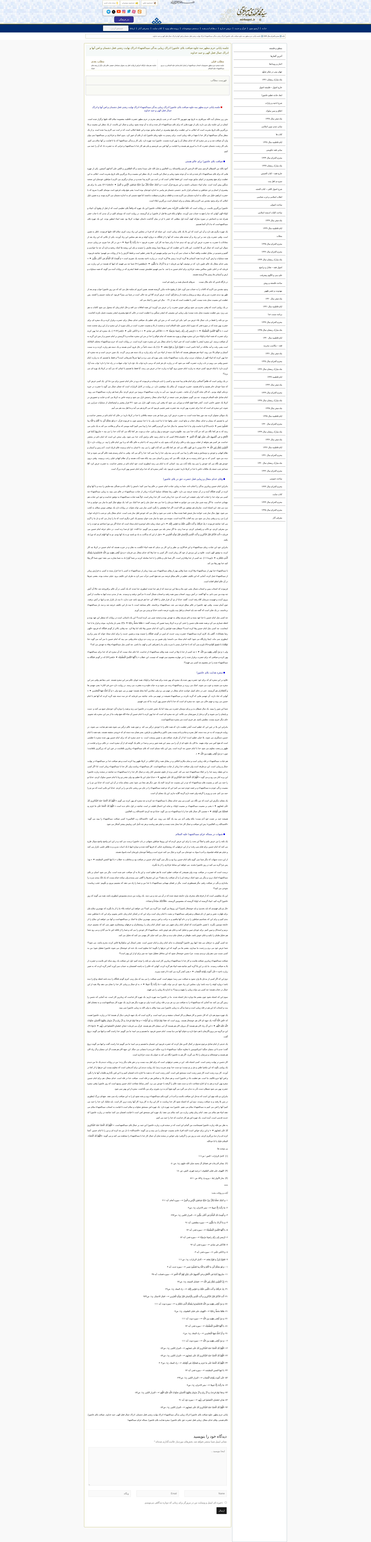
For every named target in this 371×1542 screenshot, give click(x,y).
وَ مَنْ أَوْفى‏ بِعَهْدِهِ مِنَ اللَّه (211, 652)
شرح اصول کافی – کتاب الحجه (269, 189)
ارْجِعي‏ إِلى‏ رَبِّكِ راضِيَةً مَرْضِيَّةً (181, 331)
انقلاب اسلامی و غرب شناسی (269, 197)
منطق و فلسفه (275, 48)
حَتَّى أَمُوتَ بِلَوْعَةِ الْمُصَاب (205, 971)
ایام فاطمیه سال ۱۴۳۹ (272, 228)
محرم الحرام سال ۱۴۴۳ (272, 486)
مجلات (279, 236)
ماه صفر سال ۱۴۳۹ (273, 220)
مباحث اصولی (276, 205)
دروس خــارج (225, 28)
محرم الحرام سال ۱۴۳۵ (272, 244)
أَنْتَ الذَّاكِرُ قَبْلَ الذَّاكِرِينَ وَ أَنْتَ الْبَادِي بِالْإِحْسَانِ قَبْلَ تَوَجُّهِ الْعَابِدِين (193, 534)
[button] (89, 80)
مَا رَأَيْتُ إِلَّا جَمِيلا (132, 242)
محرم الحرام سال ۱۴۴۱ (272, 455)
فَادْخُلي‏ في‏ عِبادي (154, 331)
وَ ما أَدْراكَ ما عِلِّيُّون (159, 264)
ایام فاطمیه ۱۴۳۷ (274, 377)
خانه (283, 36)
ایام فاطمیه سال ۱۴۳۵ (272, 416)
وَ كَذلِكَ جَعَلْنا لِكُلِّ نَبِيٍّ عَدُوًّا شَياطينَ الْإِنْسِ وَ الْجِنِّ (138, 184)
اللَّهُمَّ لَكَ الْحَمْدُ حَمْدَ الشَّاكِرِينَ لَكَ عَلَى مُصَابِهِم (179, 777)
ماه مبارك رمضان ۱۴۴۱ (272, 79)
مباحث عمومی (276, 478)
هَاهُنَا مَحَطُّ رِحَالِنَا (135, 623)
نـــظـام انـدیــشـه (209, 28)
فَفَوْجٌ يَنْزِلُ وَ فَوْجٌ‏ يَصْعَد (173, 347)
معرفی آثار (277, 518)
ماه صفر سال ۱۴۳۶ (273, 439)
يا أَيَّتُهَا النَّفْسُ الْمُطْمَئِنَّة (127, 657)
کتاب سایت (157, 28)
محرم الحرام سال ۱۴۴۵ (272, 510)
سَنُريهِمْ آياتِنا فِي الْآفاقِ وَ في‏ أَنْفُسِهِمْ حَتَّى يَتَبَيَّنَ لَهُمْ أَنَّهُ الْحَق (199, 1274)
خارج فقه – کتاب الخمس (271, 173)
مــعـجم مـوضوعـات (190, 28)
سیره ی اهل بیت (275, 181)
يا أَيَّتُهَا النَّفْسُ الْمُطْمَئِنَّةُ (211, 331)
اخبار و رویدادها (275, 64)
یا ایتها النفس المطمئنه (105, 859)
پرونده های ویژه (172, 28)
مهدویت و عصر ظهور (273, 291)
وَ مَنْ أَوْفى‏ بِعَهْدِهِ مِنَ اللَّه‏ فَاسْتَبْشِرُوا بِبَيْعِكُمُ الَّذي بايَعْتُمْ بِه (200, 1304)
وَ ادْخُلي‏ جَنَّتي (133, 331)
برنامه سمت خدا (275, 314)
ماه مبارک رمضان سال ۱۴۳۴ (270, 259)
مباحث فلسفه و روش (273, 283)
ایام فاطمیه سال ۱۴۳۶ (272, 447)
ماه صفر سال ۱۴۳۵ (273, 408)
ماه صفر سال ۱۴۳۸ (273, 119)
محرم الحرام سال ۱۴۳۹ (272, 392)
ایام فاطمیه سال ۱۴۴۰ (272, 338)
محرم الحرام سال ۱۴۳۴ (272, 158)
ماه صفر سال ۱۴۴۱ (273, 353)
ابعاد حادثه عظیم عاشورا (272, 95)
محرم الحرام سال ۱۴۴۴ (272, 502)
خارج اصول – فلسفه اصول (270, 87)
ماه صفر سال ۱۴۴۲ (273, 385)
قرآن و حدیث (240, 28)
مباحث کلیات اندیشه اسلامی (270, 212)
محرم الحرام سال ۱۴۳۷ (272, 322)
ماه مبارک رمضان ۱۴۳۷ (272, 165)
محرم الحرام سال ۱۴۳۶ (272, 252)
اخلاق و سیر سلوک (274, 111)
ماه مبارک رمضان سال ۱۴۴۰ (270, 463)
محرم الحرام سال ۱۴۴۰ (272, 424)
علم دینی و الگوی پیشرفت (271, 275)
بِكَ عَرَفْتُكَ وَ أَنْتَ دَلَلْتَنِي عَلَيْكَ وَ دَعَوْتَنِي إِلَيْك (187, 524)
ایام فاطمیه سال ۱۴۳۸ (272, 142)
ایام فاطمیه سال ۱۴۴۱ (272, 306)
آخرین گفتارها (276, 56)
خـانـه (264, 28)
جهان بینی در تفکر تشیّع (272, 72)
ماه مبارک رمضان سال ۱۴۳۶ (270, 369)
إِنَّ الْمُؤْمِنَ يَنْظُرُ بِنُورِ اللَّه (214, 1281)
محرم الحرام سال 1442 (271, 36)
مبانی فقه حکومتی (274, 150)
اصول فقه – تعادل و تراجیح (270, 267)
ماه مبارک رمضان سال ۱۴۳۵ (270, 330)
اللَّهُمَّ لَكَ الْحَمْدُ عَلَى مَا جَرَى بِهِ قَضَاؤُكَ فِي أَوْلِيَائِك (203, 1363)
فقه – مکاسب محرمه (272, 345)
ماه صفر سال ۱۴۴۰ (273, 299)
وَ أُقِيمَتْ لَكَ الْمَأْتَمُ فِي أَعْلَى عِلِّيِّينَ (106, 258)
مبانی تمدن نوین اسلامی (271, 126)
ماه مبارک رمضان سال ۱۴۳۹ (270, 432)
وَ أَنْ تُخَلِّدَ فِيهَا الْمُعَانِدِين (102, 690)
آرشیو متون (254, 28)
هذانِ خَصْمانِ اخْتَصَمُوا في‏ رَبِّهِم (113, 1026)
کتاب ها (279, 134)
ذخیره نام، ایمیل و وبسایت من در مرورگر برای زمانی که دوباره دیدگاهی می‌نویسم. (183, 1502)
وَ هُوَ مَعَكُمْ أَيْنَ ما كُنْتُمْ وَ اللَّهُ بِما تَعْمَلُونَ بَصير (205, 1267)
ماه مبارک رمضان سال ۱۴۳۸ (270, 400)
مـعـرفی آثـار (143, 28)
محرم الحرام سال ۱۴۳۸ (272, 361)
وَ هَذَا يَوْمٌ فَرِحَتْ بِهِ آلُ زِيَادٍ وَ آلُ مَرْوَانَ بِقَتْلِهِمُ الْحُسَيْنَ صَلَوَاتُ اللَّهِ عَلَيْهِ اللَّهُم (192, 1392)
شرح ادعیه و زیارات (273, 103)
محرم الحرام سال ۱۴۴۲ (272, 471)
